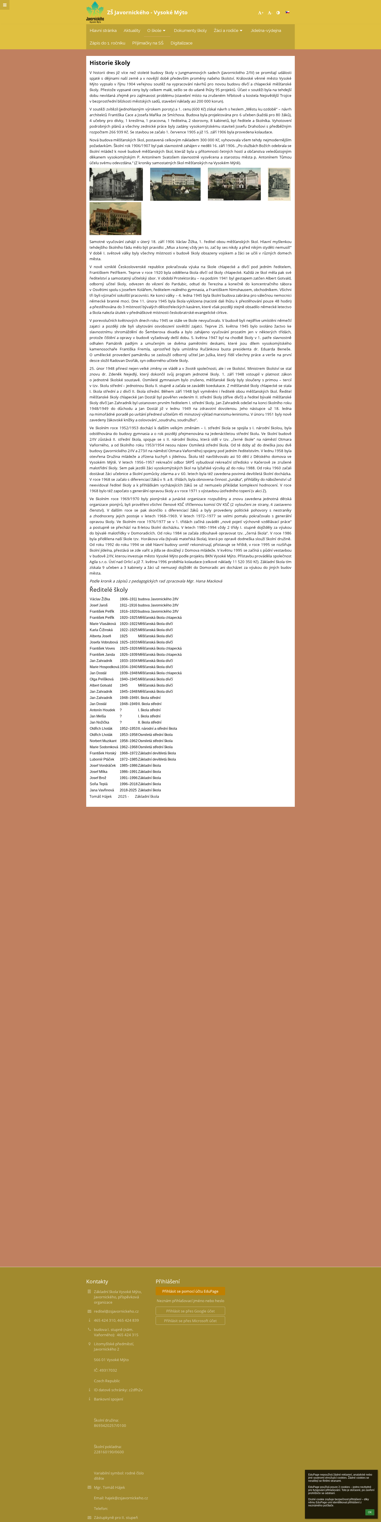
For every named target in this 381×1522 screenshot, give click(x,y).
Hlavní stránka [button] (103, 30)
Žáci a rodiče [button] (226, 30)
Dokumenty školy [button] (190, 30)
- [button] (271, 12)
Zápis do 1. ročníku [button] (107, 43)
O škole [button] (154, 30)
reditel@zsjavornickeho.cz (116, 1311)
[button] (278, 12)
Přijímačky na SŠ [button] (148, 43)
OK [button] (370, 1512)
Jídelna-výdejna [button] (266, 30)
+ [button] (262, 12)
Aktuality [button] (132, 30)
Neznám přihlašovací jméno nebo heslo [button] (190, 1300)
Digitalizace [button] (181, 43)
